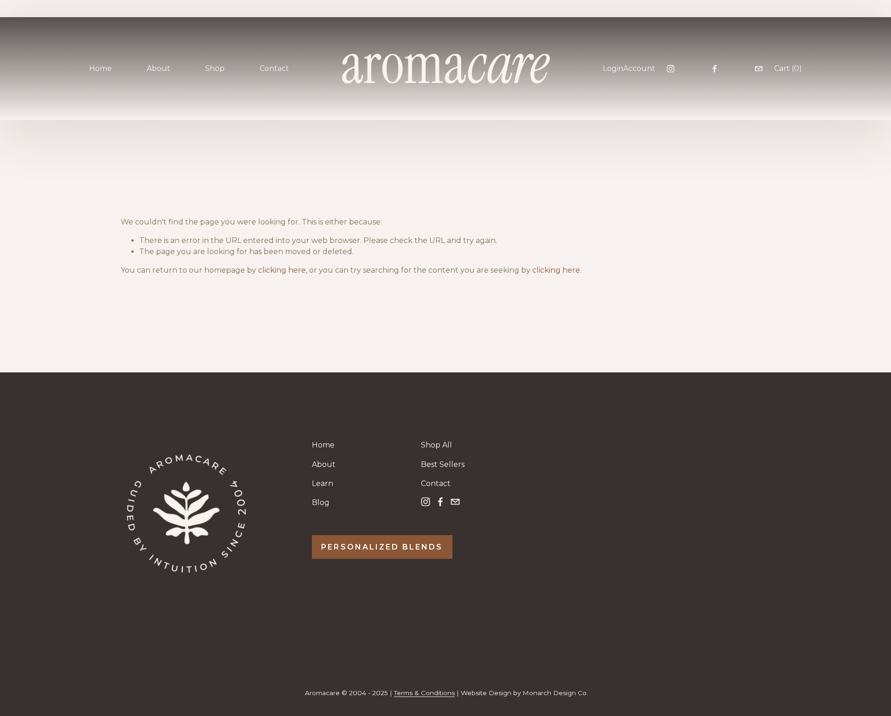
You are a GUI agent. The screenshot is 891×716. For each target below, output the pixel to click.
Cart (788, 68)
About (324, 464)
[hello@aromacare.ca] (758, 68)
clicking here (282, 270)
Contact (274, 68)
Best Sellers (443, 464)
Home (100, 68)
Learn (322, 483)
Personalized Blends (382, 547)
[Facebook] (714, 68)
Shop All (436, 445)
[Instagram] (670, 68)
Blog (320, 502)
